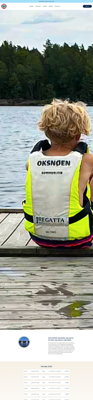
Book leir (87, 6)
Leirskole (45, 6)
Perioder (31, 6)
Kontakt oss (57, 6)
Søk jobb (51, 6)
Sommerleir (38, 6)
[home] (4, 6)
